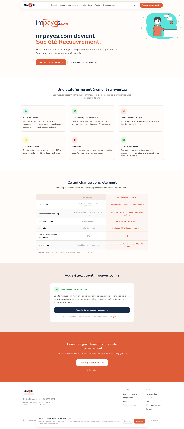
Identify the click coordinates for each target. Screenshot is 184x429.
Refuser (127, 421)
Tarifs (97, 5)
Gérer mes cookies (153, 405)
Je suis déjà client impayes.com (84, 62)
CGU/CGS (150, 398)
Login (135, 5)
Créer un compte (130, 405)
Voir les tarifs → (92, 370)
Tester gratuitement (90, 362)
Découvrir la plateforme (49, 62)
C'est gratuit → (114, 317)
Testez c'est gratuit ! (151, 5)
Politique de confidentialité (48, 424)
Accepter (139, 421)
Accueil (54, 5)
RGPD (148, 401)
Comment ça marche (69, 5)
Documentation (110, 5)
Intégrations (87, 5)
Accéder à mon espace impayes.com (92, 310)
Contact (149, 409)
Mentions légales (152, 394)
